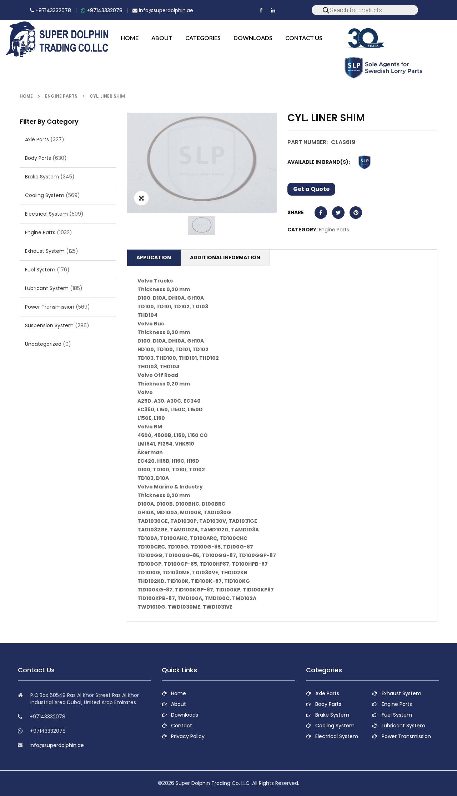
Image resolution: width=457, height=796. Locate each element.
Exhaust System (45, 251)
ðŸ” (141, 198)
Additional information (225, 257)
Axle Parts (37, 139)
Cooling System (44, 195)
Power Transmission (49, 306)
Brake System (42, 176)
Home (26, 96)
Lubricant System (47, 288)
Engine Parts (61, 96)
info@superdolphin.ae (165, 10)
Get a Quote (311, 189)
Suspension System (49, 325)
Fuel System (40, 269)
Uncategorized (43, 344)
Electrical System (46, 213)
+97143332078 (52, 10)
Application (153, 257)
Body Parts (38, 158)
